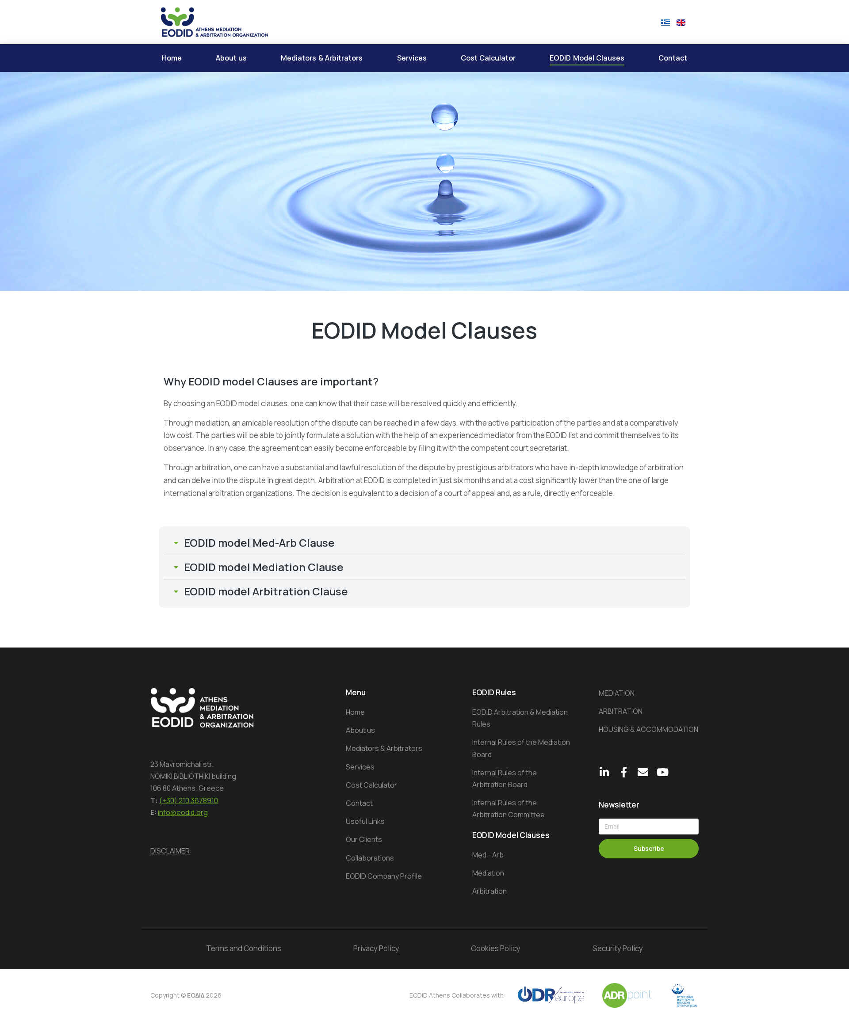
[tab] (424, 543)
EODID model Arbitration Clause (266, 591)
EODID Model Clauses (511, 835)
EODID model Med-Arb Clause (259, 542)
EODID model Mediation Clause (264, 567)
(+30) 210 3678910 (188, 800)
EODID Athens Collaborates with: (457, 995)
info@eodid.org (183, 812)
